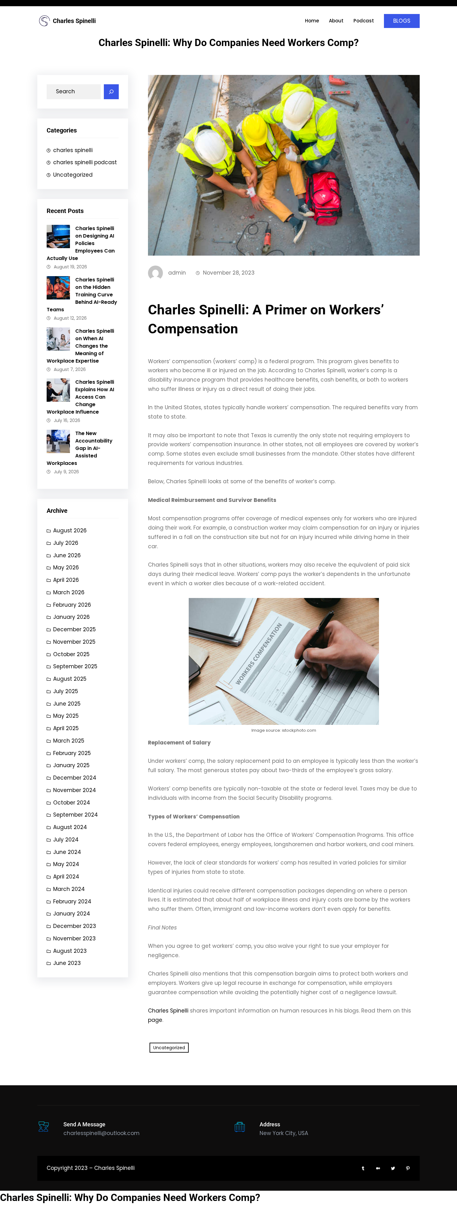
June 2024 (67, 852)
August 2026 (70, 530)
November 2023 (74, 938)
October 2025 (71, 654)
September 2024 (75, 814)
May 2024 (66, 864)
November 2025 (74, 642)
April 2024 (66, 876)
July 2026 (65, 543)
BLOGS (401, 21)
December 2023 (74, 926)
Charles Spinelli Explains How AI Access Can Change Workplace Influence (80, 396)
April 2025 (66, 728)
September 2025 (75, 666)
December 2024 (74, 777)
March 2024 (69, 889)
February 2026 (72, 605)
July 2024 (66, 839)
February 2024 (72, 901)
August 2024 (70, 827)
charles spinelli (73, 150)
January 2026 (71, 617)
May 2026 (66, 567)
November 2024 (74, 790)
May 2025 (66, 716)
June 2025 (67, 703)
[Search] (111, 91)
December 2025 (74, 629)
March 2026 (69, 592)
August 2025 (69, 679)
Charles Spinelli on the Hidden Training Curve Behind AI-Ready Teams (82, 294)
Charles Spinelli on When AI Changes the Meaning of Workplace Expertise (80, 345)
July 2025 (65, 691)
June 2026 (67, 555)
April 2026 (66, 580)
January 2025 (71, 765)
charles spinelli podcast (85, 162)
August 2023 (70, 951)
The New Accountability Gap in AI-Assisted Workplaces (80, 448)
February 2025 (72, 753)
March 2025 (68, 740)
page (155, 1020)
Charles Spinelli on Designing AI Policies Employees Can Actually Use (81, 243)
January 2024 (71, 913)
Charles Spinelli (74, 21)
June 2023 (67, 963)
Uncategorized (73, 174)
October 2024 (71, 802)
